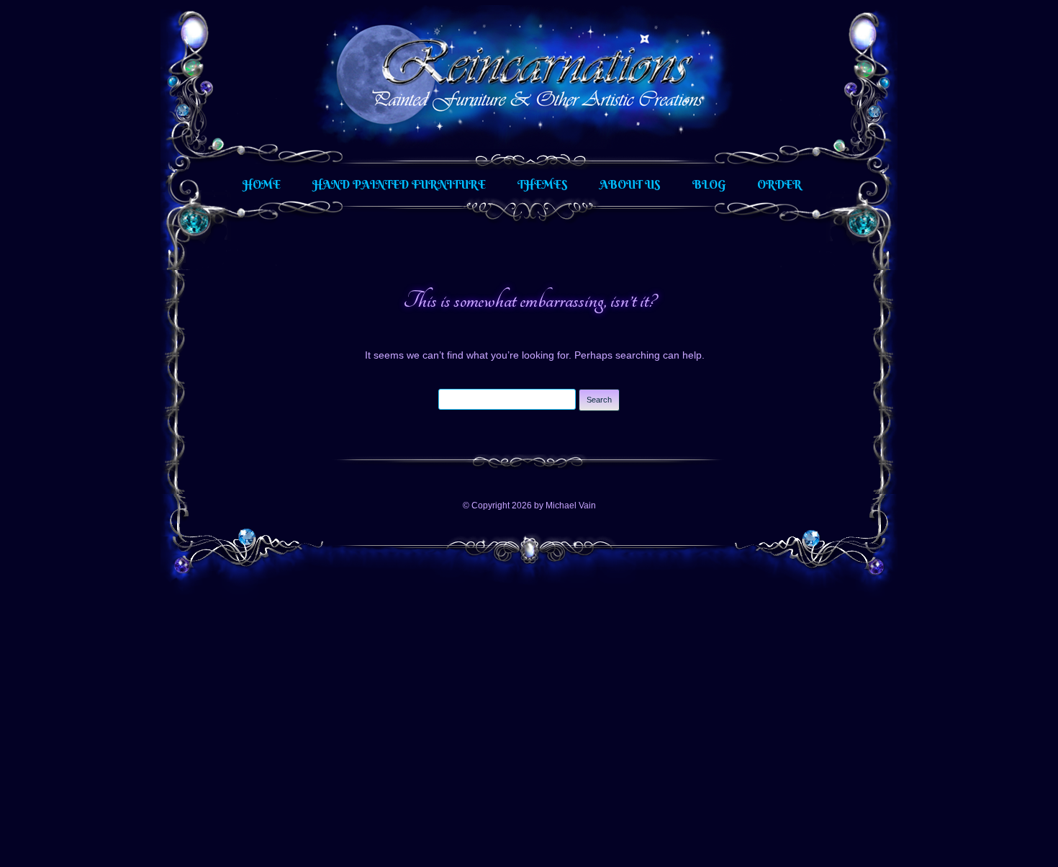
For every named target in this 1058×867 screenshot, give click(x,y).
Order (779, 184)
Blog (708, 184)
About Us (630, 184)
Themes (542, 184)
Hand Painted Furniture (399, 184)
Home (262, 184)
